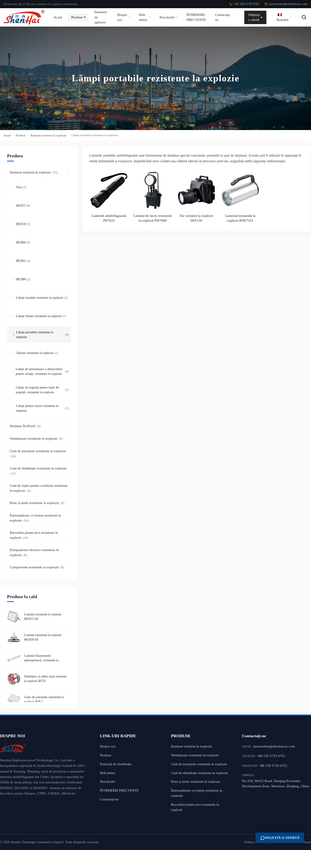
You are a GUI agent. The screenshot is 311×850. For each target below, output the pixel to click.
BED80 (23, 279)
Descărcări (167, 17)
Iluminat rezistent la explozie (48, 135)
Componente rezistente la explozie (37, 567)
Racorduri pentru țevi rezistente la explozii (34, 535)
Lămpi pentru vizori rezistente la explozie (42, 408)
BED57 (23, 205)
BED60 (23, 242)
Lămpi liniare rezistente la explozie (41, 316)
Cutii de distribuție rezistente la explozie (38, 470)
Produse (77, 17)
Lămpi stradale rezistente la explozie (41, 297)
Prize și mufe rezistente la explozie (37, 503)
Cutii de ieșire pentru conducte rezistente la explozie (39, 488)
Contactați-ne (223, 17)
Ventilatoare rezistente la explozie (36, 438)
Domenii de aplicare (100, 17)
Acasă (58, 17)
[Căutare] (304, 17)
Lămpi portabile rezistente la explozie (42, 335)
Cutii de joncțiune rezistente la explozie (38, 453)
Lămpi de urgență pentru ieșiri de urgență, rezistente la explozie (42, 390)
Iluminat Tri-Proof (25, 426)
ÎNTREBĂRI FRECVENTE (196, 17)
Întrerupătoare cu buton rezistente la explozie (35, 518)
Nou (21, 187)
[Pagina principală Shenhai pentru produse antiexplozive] (43, 748)
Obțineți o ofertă (254, 17)
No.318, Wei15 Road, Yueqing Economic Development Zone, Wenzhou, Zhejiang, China (275, 783)
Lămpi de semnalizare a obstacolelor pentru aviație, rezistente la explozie (42, 371)
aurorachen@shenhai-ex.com (288, 4)
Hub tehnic (143, 17)
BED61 (23, 261)
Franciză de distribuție (115, 764)
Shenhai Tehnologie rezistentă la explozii (37, 842)
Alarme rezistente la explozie (37, 353)
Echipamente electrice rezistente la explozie (34, 552)
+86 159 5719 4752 (246, 4)
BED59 (23, 224)
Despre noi (122, 17)
